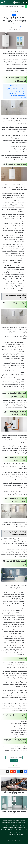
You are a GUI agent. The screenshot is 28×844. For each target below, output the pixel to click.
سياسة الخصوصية (19, 834)
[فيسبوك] (25, 771)
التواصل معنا (11, 834)
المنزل (11, 11)
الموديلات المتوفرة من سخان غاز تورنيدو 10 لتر (15, 93)
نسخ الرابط (14, 760)
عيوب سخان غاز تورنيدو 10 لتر (18, 91)
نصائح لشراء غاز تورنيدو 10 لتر (18, 95)
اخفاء (11, 86)
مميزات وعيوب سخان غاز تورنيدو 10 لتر (16, 89)
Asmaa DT (17, 27)
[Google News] (14, 766)
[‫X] (21, 771)
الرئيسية (15, 11)
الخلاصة (23, 97)
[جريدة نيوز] (18, 2)
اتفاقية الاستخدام (14, 837)
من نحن (6, 834)
